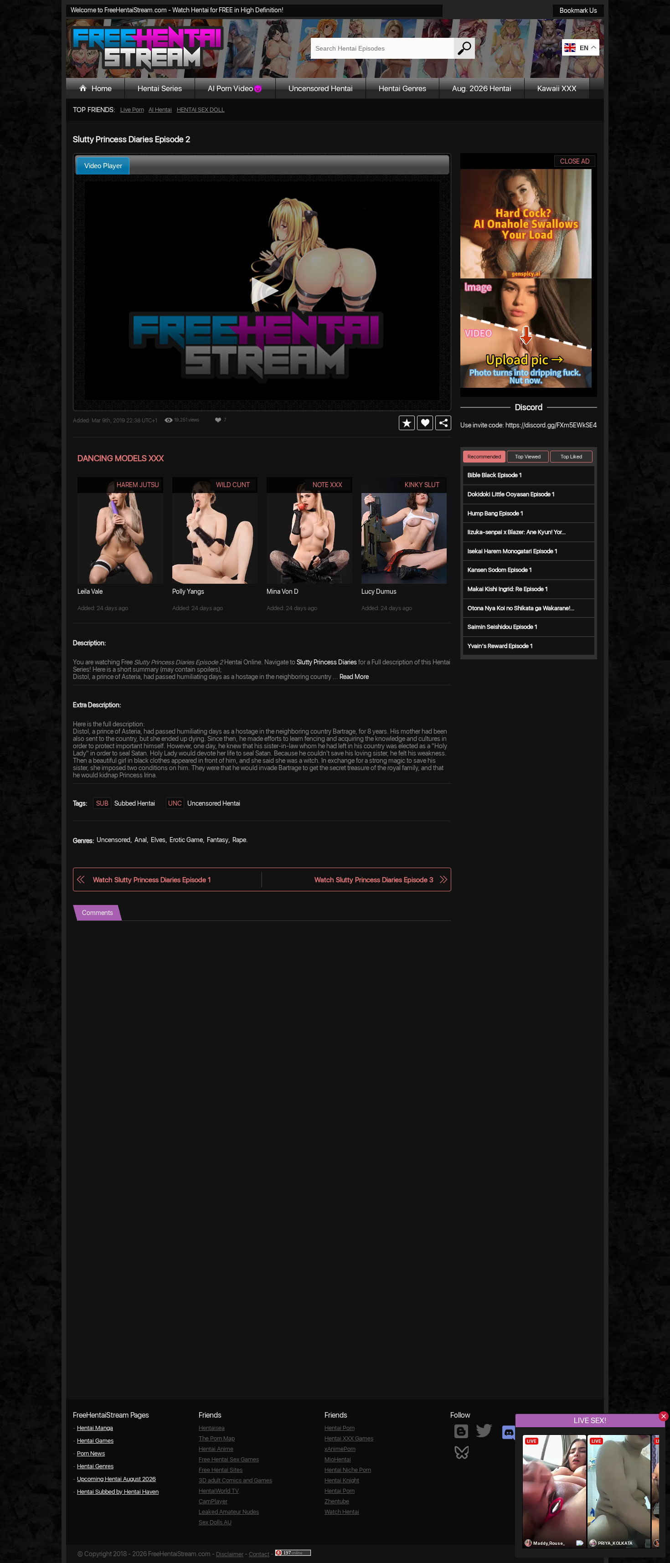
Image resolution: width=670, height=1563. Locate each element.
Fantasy (217, 839)
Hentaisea (212, 1427)
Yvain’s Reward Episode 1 (500, 646)
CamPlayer (213, 1501)
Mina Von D (283, 591)
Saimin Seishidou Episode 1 (502, 626)
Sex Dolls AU (215, 1522)
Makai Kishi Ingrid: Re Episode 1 (508, 589)
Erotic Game (186, 839)
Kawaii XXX (557, 88)
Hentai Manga (95, 1427)
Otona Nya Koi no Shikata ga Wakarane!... (521, 608)
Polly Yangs (188, 591)
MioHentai (338, 1459)
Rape (239, 839)
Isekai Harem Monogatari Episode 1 (512, 551)
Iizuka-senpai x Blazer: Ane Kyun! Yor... (517, 532)
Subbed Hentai (134, 803)
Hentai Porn (340, 1427)
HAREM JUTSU (138, 484)
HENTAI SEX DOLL (201, 109)
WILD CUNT (233, 484)
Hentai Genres (402, 88)
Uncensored (113, 839)
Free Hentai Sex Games (229, 1459)
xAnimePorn (340, 1448)
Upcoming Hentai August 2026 (116, 1479)
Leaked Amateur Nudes (229, 1511)
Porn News (91, 1453)
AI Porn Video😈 (235, 88)
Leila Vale (90, 591)
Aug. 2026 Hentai (481, 88)
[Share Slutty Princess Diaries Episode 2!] (443, 423)
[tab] (103, 165)
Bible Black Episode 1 (495, 475)
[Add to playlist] (407, 423)
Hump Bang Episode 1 (495, 513)
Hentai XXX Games (349, 1438)
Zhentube (337, 1501)
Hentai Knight (342, 1480)
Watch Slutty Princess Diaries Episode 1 (152, 880)
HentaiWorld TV (219, 1490)
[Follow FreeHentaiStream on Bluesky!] (461, 1452)
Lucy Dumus (379, 591)
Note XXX (327, 484)
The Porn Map (217, 1438)
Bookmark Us (578, 10)
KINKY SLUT (422, 484)
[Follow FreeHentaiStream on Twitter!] (484, 1430)
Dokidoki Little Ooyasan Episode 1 (511, 494)
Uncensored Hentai (321, 88)
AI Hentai (160, 109)
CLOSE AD (575, 161)
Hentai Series (160, 88)
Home (102, 88)
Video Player (103, 166)
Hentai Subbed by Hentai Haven (118, 1491)
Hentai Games (95, 1440)
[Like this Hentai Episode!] (425, 423)
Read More (354, 676)
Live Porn (132, 109)
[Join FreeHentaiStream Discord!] (509, 1433)
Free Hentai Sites (220, 1469)
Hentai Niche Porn (348, 1469)
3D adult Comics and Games (235, 1480)
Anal (140, 839)
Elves (158, 839)
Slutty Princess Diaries (327, 662)
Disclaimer (229, 1554)
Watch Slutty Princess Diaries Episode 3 (373, 880)
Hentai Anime (216, 1448)
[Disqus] (262, 1035)
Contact (259, 1554)
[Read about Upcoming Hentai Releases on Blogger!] (461, 1431)
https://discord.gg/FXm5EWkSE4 (551, 425)
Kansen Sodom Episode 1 (500, 569)
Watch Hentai (342, 1511)
